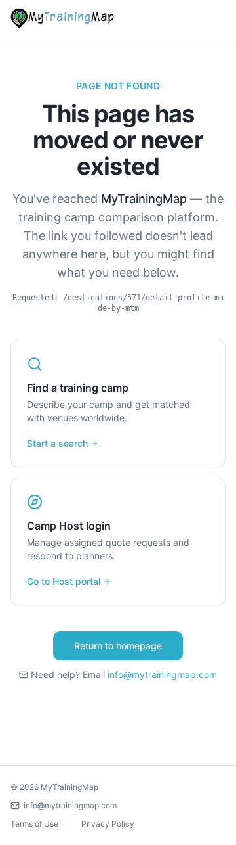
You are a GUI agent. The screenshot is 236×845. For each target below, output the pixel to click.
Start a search (57, 443)
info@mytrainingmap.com (162, 674)
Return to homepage (118, 645)
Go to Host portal (63, 581)
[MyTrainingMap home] (62, 18)
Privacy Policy (107, 824)
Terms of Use (34, 824)
